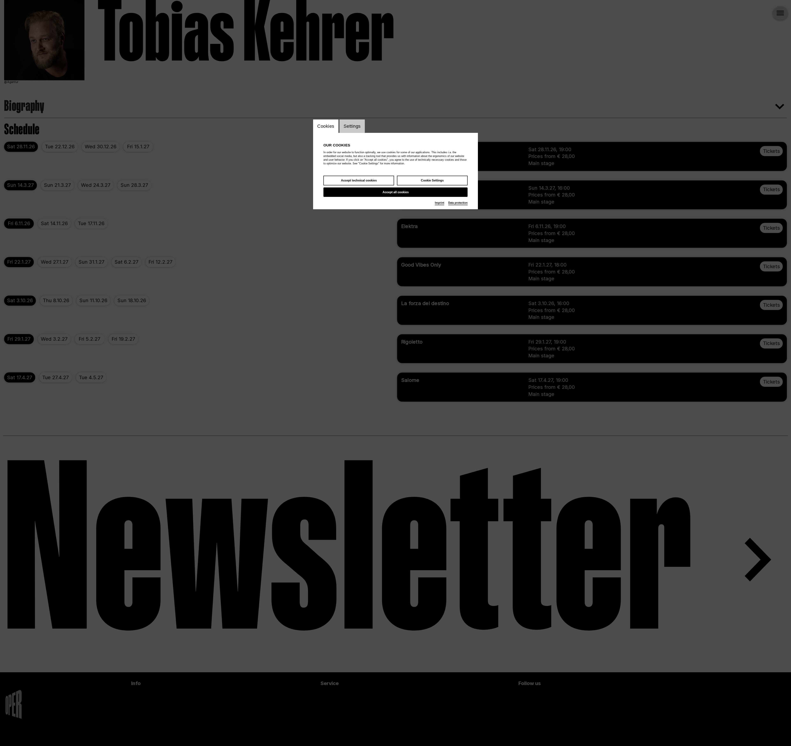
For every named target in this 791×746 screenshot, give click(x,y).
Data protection (458, 202)
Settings (352, 126)
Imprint (439, 202)
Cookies (325, 126)
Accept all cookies (396, 192)
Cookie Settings (432, 180)
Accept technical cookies (359, 180)
